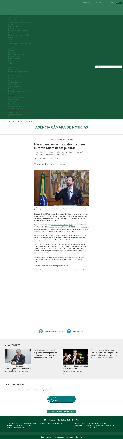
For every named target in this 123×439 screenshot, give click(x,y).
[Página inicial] (13, 7)
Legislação (11, 89)
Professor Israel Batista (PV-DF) (62, 225)
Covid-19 (37, 390)
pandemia (46, 390)
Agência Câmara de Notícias (17, 97)
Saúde (10, 39)
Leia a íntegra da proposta (53, 331)
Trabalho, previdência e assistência (20, 44)
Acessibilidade (86, 3)
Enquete (62, 164)
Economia (11, 29)
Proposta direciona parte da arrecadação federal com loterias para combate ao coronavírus (18, 368)
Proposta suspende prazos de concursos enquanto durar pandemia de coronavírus (45, 355)
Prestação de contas (15, 115)
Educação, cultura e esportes (18, 31)
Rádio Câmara (13, 100)
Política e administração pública (18, 35)
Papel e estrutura (14, 59)
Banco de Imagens (14, 104)
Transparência (13, 113)
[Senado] (107, 2)
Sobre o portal (46, 437)
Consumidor (12, 24)
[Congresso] (104, 2)
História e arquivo (14, 61)
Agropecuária (12, 18)
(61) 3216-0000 (99, 426)
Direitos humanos (14, 26)
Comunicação (12, 121)
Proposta (52, 164)
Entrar (118, 3)
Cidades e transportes (15, 20)
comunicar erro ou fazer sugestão (63, 411)
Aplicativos (69, 437)
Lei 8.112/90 (71, 227)
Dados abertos (13, 117)
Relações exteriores (15, 37)
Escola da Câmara (14, 57)
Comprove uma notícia (16, 108)
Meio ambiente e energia (16, 33)
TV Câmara (12, 102)
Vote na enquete (78, 331)
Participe (11, 93)
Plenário (11, 78)
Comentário (40, 164)
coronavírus (26, 390)
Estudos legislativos (15, 85)
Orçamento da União (15, 87)
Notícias (20, 121)
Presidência (12, 52)
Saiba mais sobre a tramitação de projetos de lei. (51, 266)
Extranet (79, 437)
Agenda (10, 48)
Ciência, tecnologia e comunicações (20, 22)
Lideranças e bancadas (16, 69)
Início (4, 121)
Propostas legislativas (15, 76)
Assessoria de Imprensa (16, 106)
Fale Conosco (97, 3)
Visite (10, 63)
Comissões (12, 80)
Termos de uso (59, 437)
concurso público (12, 390)
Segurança (11, 41)
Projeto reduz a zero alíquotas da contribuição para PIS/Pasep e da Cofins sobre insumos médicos (104, 355)
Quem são (11, 67)
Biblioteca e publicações (16, 54)
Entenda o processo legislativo (18, 91)
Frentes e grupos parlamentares (19, 72)
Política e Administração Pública (61, 139)
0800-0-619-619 (91, 424)
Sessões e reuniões (14, 82)
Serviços (11, 50)
